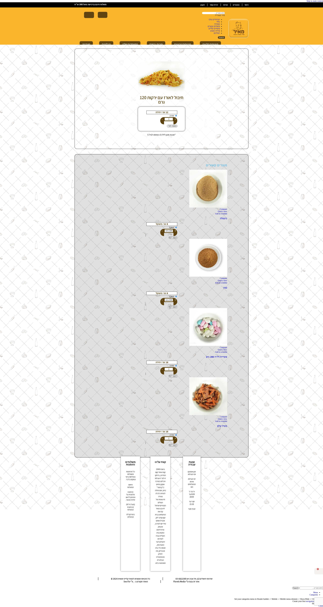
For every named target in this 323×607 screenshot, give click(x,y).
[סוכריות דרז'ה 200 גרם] (208, 345)
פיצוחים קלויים (214, 28)
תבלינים (217, 33)
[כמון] (208, 276)
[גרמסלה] (208, 207)
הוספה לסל (172, 126)
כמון (225, 287)
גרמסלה (223, 218)
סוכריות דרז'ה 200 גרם (216, 357)
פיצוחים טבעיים (214, 26)
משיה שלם (222, 426)
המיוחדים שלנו (214, 19)
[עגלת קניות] (89, 15)
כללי (218, 22)
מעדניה (217, 24)
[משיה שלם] (208, 414)
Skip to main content (315, 1)
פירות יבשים (215, 31)
